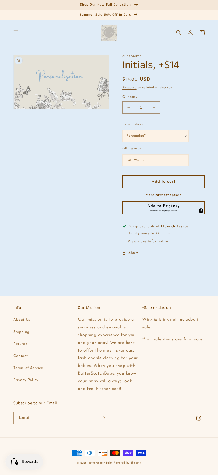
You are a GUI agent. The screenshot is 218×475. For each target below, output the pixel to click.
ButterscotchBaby (100, 462)
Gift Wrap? (131, 148)
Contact (20, 356)
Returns (20, 344)
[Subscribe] (103, 418)
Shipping (129, 87)
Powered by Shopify (127, 462)
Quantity (129, 97)
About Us (21, 320)
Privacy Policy (25, 380)
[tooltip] (201, 210)
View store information (148, 241)
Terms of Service (28, 368)
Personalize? (132, 124)
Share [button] (133, 253)
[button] (16, 33)
